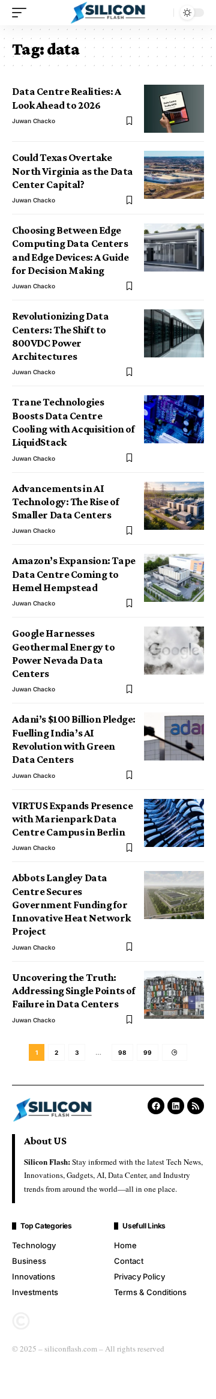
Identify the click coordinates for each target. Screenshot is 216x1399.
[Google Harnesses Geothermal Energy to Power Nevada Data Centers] (174, 651)
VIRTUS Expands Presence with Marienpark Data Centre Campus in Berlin (72, 819)
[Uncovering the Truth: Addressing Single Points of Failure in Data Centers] (174, 995)
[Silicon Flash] (108, 13)
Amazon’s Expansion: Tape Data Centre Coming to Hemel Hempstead (74, 573)
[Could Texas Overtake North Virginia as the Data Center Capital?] (174, 175)
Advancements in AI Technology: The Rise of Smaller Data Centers (65, 501)
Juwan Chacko (33, 120)
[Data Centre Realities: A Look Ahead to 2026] (174, 109)
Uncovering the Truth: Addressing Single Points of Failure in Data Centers (73, 990)
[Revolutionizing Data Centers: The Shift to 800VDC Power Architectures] (174, 333)
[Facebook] (156, 1105)
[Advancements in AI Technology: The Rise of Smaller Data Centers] (174, 506)
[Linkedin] (175, 1105)
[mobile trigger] (22, 12)
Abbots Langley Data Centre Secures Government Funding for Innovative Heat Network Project (71, 904)
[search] (161, 13)
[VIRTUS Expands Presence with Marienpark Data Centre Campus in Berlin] (174, 823)
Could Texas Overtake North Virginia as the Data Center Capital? (72, 170)
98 (122, 1052)
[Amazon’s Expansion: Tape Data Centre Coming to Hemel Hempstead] (174, 578)
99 (147, 1052)
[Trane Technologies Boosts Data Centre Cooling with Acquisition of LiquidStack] (174, 419)
